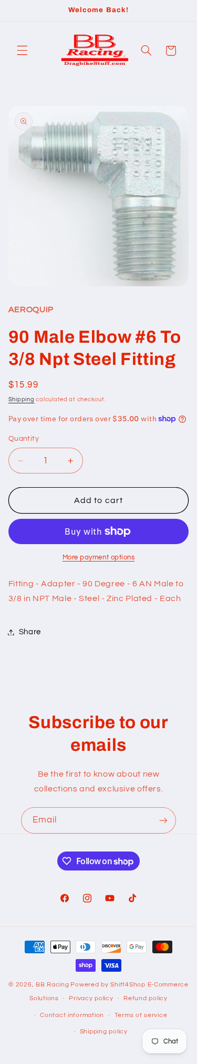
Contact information (72, 1015)
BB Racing (52, 985)
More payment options (99, 557)
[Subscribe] (163, 820)
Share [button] (30, 632)
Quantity (23, 438)
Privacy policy (91, 998)
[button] (22, 50)
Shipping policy (104, 1031)
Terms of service (141, 1015)
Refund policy (145, 998)
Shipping (21, 399)
